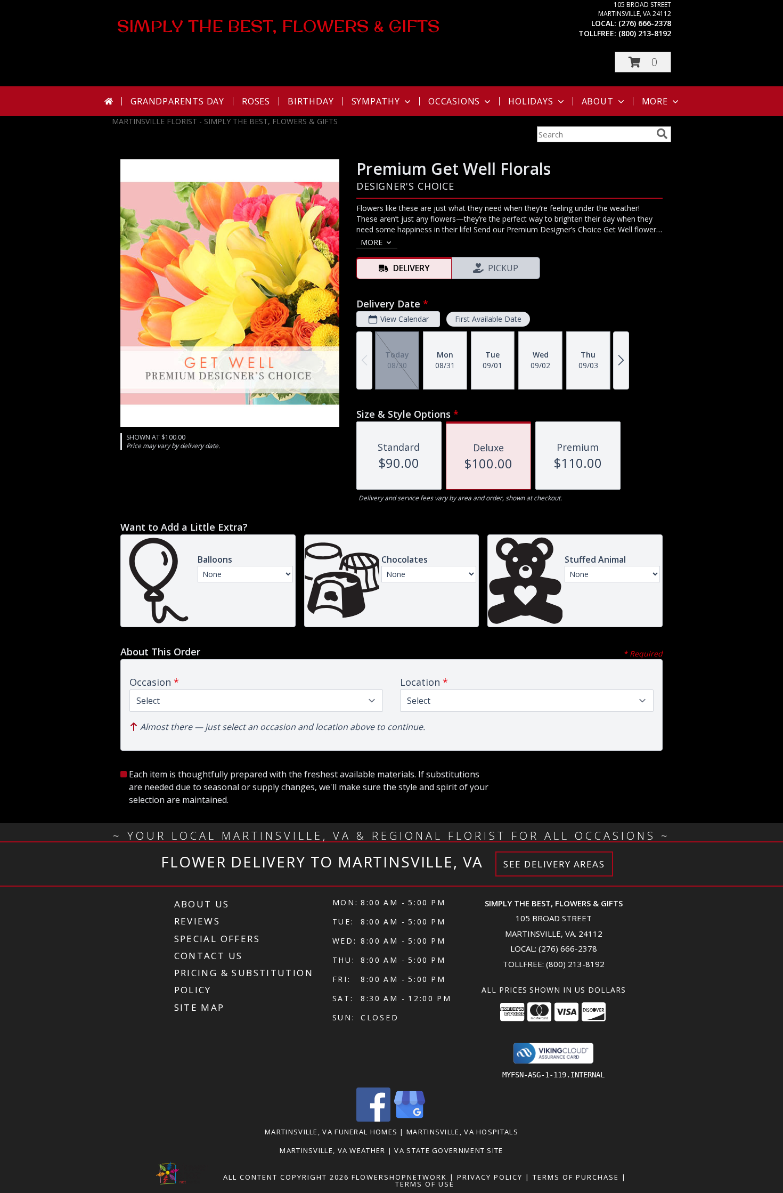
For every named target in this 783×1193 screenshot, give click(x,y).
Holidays (530, 101)
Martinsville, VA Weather (332, 1150)
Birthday (310, 101)
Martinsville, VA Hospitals (462, 1132)
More (655, 101)
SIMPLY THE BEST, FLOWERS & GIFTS (278, 26)
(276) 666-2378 (644, 23)
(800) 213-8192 (644, 33)
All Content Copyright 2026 (286, 1177)
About (598, 101)
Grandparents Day (177, 101)
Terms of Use (424, 1184)
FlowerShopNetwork (399, 1177)
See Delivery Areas (554, 864)
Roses (256, 101)
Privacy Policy (490, 1177)
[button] (643, 62)
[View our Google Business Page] (410, 1119)
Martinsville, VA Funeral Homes (331, 1132)
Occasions (454, 101)
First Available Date (488, 319)
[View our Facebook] (373, 1119)
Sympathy (376, 101)
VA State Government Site (448, 1150)
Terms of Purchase (576, 1177)
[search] (662, 134)
